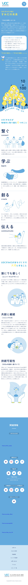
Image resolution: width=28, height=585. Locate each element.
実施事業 (14, 554)
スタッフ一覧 (14, 568)
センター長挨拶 (14, 557)
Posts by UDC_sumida (7, 445)
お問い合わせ (14, 561)
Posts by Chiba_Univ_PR (7, 532)
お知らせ (14, 547)
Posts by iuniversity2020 (7, 523)
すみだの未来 (14, 551)
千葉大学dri (14, 478)
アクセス (14, 564)
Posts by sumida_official (7, 514)
